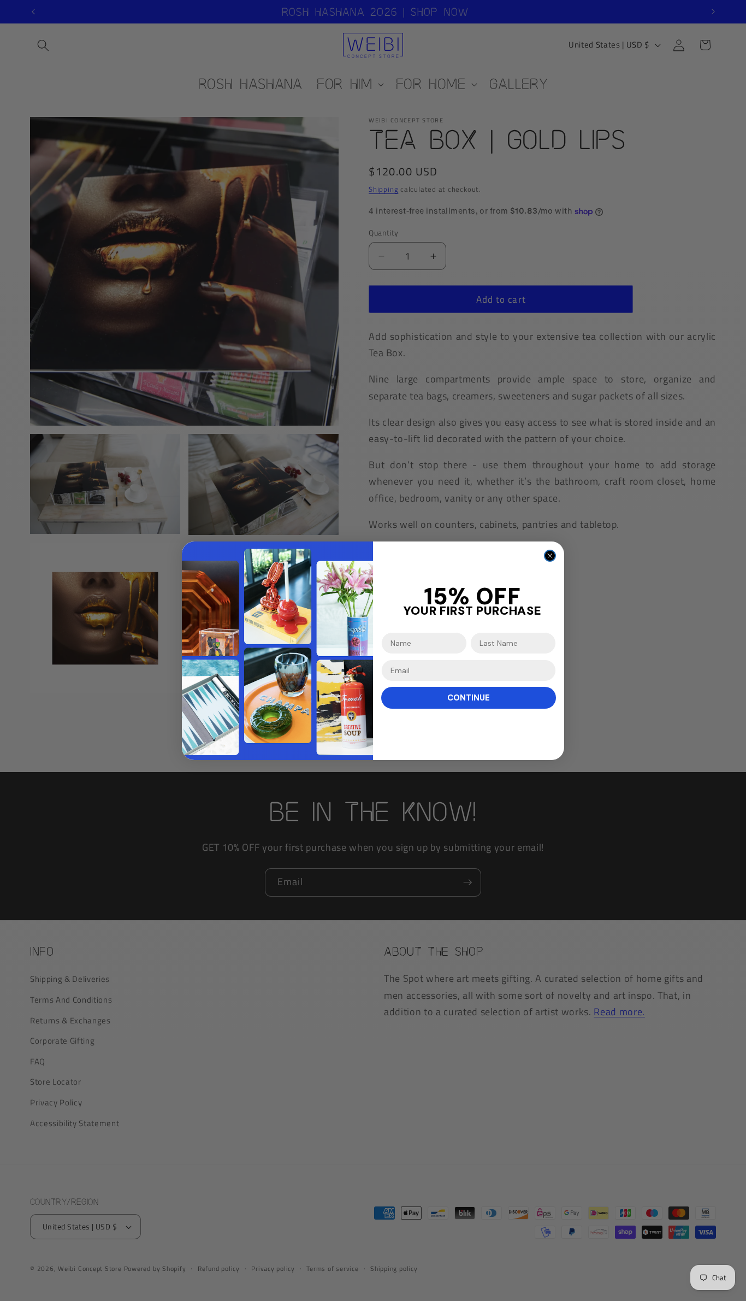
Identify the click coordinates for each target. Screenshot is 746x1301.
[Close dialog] (549, 555)
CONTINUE (468, 697)
